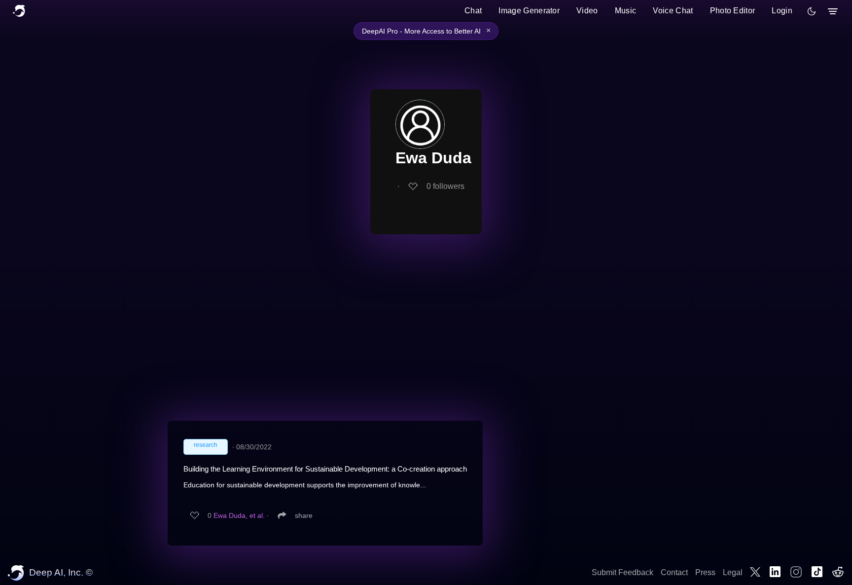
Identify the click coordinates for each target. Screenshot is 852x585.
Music (626, 10)
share (304, 515)
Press (705, 572)
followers (445, 186)
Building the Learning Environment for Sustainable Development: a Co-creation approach (325, 469)
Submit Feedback (622, 572)
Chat (473, 10)
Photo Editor (732, 10)
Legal (733, 572)
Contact (674, 572)
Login (782, 10)
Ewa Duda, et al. (239, 515)
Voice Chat (673, 10)
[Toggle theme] (811, 11)
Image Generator (529, 10)
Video (587, 10)
